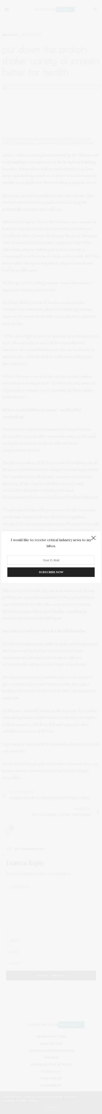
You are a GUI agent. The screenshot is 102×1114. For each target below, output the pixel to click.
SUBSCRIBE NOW (51, 572)
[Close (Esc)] (93, 538)
